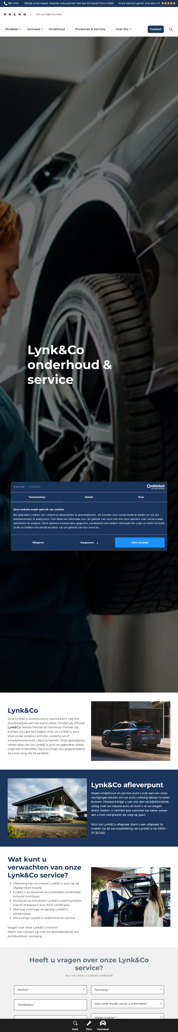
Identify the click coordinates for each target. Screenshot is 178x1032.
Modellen (11, 29)
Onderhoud (57, 29)
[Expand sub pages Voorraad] (41, 29)
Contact (155, 29)
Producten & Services (90, 29)
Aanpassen (87, 542)
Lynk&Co (14, 727)
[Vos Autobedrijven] (32, 14)
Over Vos (122, 29)
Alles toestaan (139, 542)
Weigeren (38, 542)
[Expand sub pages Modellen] (20, 29)
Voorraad (33, 29)
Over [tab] (141, 496)
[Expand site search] (171, 29)
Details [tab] (89, 496)
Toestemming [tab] (37, 496)
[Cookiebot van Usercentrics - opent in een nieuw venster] (149, 486)
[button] (130, 731)
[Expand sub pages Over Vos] (130, 29)
